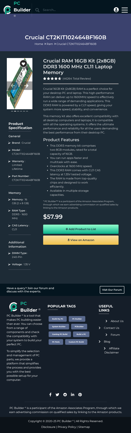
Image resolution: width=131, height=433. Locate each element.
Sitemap (84, 427)
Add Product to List (82, 229)
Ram (50, 44)
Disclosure (48, 427)
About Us (116, 321)
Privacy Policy (67, 427)
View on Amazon (82, 240)
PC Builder (64, 421)
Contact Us (111, 328)
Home (39, 44)
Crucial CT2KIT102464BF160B (76, 44)
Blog (106, 341)
